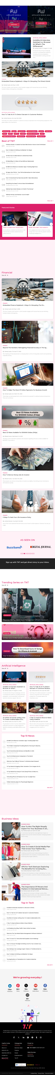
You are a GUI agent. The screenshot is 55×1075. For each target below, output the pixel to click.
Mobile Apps (48, 131)
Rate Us (37, 1064)
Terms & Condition (49, 1073)
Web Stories (31, 1056)
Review (14, 131)
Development (22, 131)
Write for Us (5, 1050)
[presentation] (3, 224)
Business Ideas (6, 131)
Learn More (14, 24)
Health (10, 133)
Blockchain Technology (33, 133)
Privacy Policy (41, 1073)
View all (49, 141)
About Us (4, 1047)
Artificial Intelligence (32, 131)
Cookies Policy (34, 1073)
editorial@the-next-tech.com (36, 1047)
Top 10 (42, 133)
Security (41, 131)
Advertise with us (6, 1053)
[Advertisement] (28, 258)
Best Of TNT (5, 1058)
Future (4, 133)
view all (4, 275)
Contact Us (4, 1055)
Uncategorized (41, 136)
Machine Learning (31, 136)
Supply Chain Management (9, 136)
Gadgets (23, 133)
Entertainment (21, 136)
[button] (21, 554)
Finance (16, 133)
